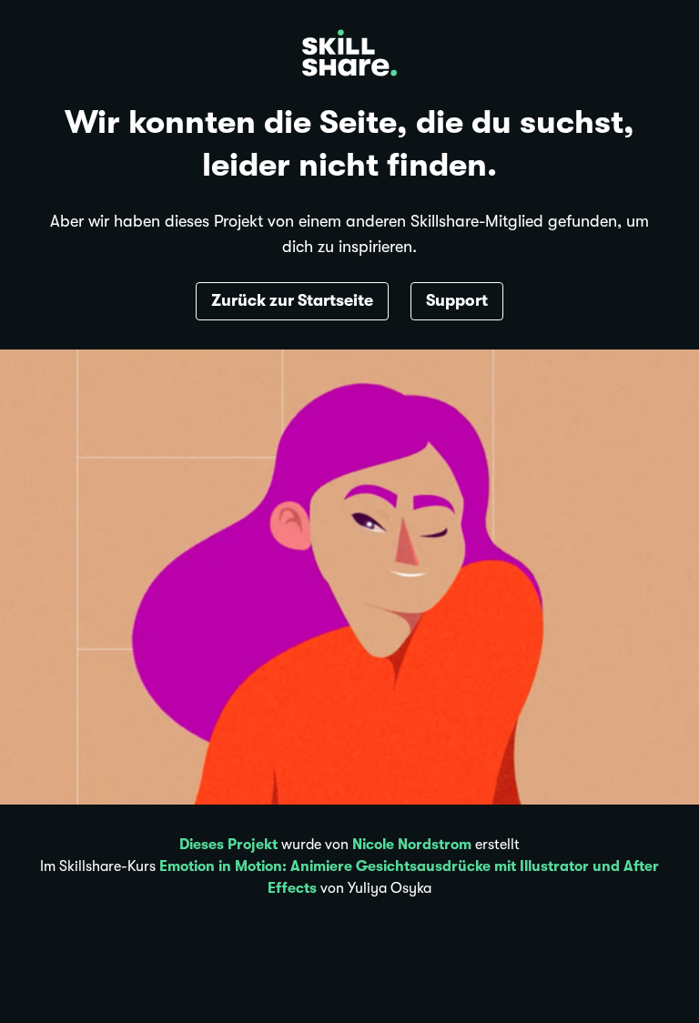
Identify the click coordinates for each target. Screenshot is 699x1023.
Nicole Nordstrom (411, 844)
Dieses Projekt (228, 844)
